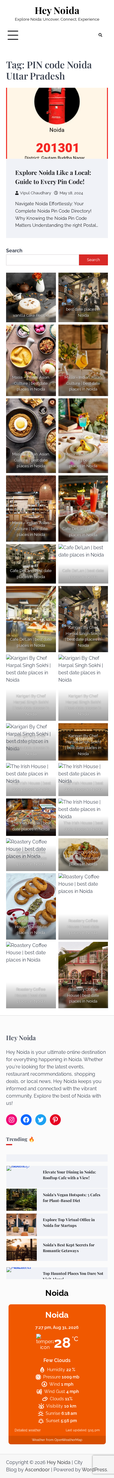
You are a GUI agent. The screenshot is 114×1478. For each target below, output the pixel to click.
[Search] (100, 35)
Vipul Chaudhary (35, 193)
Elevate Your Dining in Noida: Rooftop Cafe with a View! (69, 1174)
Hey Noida (57, 10)
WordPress (94, 1470)
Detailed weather (28, 1430)
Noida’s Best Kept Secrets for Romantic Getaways (69, 1247)
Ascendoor (37, 1470)
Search (14, 251)
